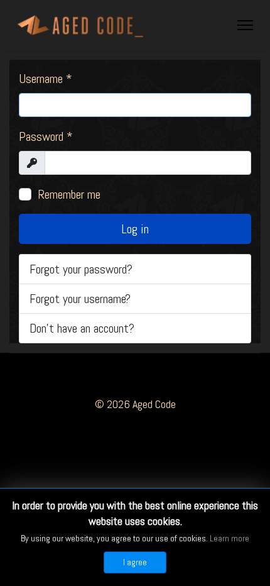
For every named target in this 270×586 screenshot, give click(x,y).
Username (45, 78)
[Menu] (245, 25)
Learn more (229, 538)
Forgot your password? (81, 269)
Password (46, 136)
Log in (135, 229)
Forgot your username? (80, 298)
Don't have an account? (82, 328)
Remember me (69, 194)
